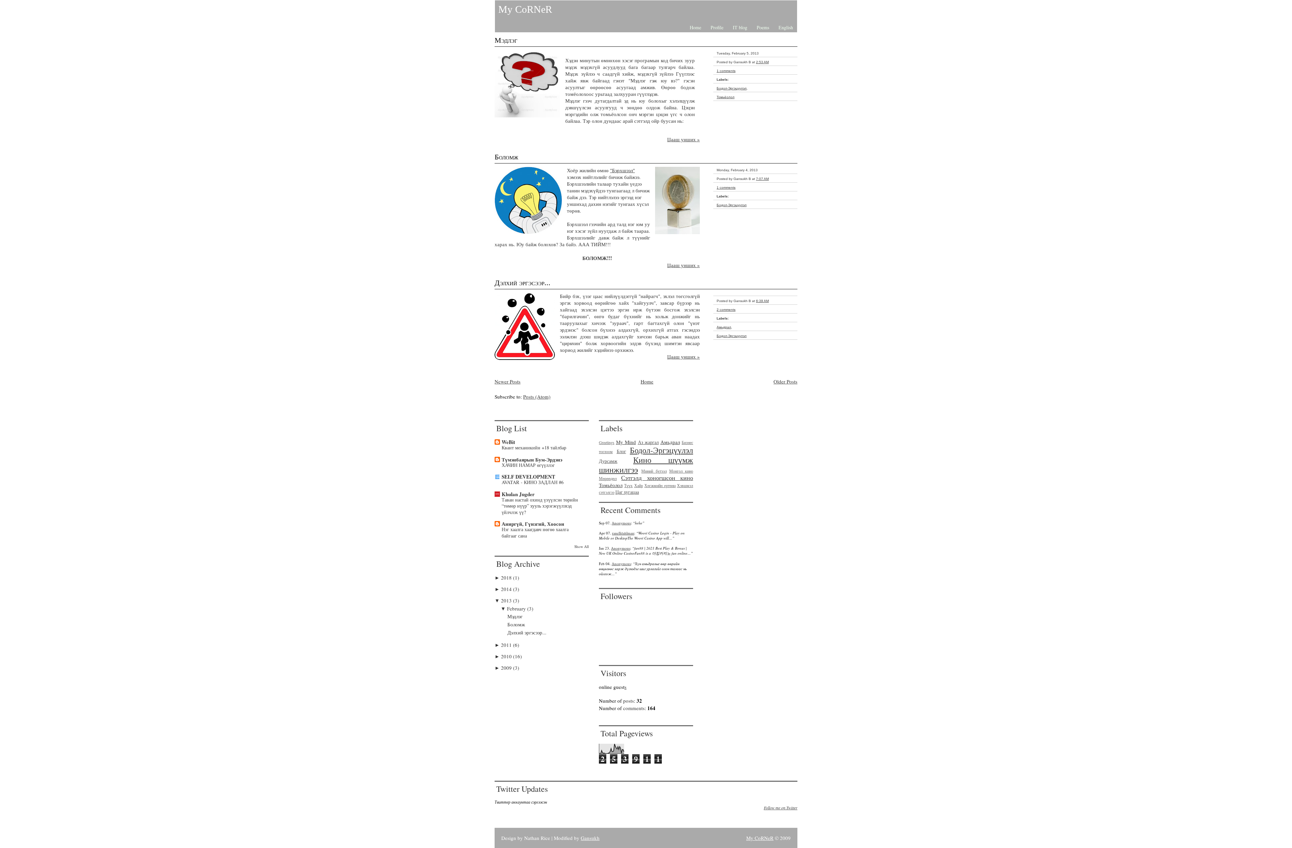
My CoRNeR (525, 9)
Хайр (638, 485)
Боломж (506, 157)
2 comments (726, 309)
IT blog (740, 27)
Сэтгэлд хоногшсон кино (657, 478)
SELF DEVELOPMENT (528, 476)
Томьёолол (725, 97)
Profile (717, 27)
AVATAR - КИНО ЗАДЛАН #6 (533, 482)
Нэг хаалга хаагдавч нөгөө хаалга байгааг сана (535, 532)
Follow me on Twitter (780, 807)
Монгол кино (681, 471)
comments (634, 708)
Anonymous (621, 522)
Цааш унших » (683, 139)
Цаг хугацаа (627, 492)
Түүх (628, 485)
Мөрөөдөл (608, 478)
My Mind (626, 442)
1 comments (726, 71)
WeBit (508, 442)
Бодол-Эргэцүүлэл (732, 88)
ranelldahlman (623, 533)
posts (628, 700)
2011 (507, 644)
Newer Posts (508, 381)
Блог (621, 451)
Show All (581, 546)
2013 (507, 600)
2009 (507, 667)
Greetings (606, 442)
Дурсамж (608, 461)
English (786, 27)
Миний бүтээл (654, 471)
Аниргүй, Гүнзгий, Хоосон (533, 523)
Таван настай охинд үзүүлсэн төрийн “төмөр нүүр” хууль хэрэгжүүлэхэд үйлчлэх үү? (540, 505)
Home (695, 27)
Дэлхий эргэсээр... (522, 283)
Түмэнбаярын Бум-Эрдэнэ (532, 459)
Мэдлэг (506, 40)
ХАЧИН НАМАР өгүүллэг (528, 465)
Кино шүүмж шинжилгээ (646, 464)
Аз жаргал (648, 442)
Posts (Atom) (536, 396)
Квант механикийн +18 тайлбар (534, 447)
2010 (507, 656)
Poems (763, 27)
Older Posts (785, 381)
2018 (507, 577)
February (517, 608)
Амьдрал (724, 327)
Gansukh (590, 838)
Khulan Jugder (518, 494)
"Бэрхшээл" (622, 170)
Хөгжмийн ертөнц (659, 485)
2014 (507, 589)
